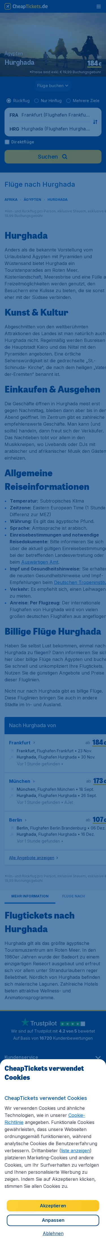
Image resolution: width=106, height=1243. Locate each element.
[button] (53, 1233)
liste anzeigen (75, 1150)
